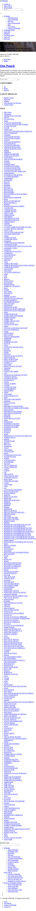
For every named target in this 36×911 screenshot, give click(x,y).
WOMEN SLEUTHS (10, 822)
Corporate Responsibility (15, 858)
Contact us (7, 4)
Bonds (6, 199)
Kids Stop (7, 39)
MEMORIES (8, 509)
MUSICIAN (8, 559)
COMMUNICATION (10, 239)
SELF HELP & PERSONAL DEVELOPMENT (19, 693)
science (6, 683)
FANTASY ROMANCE (11, 330)
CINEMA (7, 223)
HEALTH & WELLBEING (12, 399)
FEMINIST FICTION (10, 342)
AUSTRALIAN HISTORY (12, 169)
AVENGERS (8, 180)
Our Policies (11, 26)
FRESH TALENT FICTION (13, 366)
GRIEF (6, 392)
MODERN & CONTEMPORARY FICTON (17, 530)
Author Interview (9, 173)
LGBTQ (6, 469)
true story (7, 803)
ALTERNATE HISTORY (12, 145)
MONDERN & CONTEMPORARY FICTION (18, 542)
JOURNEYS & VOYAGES (12, 455)
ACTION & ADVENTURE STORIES (16, 124)
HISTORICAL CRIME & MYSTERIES (16, 408)
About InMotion (13, 888)
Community (7, 241)
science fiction (8, 684)
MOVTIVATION (9, 554)
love (5, 488)
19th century (7, 114)
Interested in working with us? (17, 881)
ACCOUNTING (9, 119)
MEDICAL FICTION (10, 497)
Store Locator (8, 7)
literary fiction (8, 479)
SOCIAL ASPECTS (10, 719)
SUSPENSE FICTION (11, 759)
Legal (5, 901)
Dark (5, 276)
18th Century (8, 112)
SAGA (6, 676)
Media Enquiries (13, 870)
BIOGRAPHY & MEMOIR (12, 197)
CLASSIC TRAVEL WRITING (14, 229)
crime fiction (7, 270)
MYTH (6, 570)
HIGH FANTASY (9, 403)
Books (6, 61)
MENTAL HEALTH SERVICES (14, 512)
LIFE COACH (8, 474)
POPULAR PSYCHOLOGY (13, 630)
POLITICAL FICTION (11, 620)
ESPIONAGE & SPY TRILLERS (14, 310)
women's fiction (8, 827)
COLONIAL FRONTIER (12, 234)
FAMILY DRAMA (10, 317)
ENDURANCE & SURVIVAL (13, 298)
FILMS (6, 352)
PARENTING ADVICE (11, 590)
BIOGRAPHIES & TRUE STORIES (15, 194)
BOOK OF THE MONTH (12, 201)
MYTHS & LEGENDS (11, 571)
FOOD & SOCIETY (10, 361)
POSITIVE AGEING (10, 634)
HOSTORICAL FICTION (12, 418)
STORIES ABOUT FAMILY (13, 754)
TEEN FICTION (9, 770)
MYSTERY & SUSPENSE (12, 564)
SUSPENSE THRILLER (11, 761)
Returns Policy (12, 867)
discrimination (8, 283)
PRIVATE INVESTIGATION (13, 643)
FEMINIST (7, 340)
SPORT (6, 742)
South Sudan (8, 730)
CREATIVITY (8, 256)
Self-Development (9, 697)
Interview (7, 443)
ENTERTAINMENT (10, 300)
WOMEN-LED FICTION (12, 824)
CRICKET (7, 260)
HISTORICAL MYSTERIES (13, 411)
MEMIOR (7, 502)
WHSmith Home (13, 18)
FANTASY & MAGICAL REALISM (15, 328)
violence (6, 806)
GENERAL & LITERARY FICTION (15, 375)
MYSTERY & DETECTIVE (13, 563)
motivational (7, 550)
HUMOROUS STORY (11, 427)
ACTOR (6, 128)
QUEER (6, 651)
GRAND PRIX (8, 390)
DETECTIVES (8, 281)
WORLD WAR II (9, 831)
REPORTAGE (8, 665)
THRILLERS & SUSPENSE (13, 780)
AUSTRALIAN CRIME (11, 166)
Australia (6, 161)
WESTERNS (8, 813)
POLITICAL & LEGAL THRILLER (15, 617)
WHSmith (7, 16)
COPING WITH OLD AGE (12, 251)
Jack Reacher (8, 446)
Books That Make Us (10, 203)
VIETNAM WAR (9, 804)
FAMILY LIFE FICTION (12, 321)
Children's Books (9, 215)
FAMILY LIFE (8, 319)
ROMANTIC (8, 672)
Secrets (6, 688)
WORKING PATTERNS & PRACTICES (17, 829)
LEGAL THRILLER (10, 465)
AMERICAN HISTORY (11, 154)
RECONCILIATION (10, 653)
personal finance (9, 599)
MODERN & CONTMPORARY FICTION (17, 535)
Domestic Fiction (9, 284)
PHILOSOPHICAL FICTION (13, 603)
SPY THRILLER (9, 751)
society (6, 726)
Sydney (6, 764)
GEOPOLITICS (9, 380)
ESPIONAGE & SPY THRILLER (14, 309)
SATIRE (6, 679)
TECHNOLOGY (9, 766)
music (5, 557)
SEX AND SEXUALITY (12, 709)
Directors (10, 21)
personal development (10, 594)
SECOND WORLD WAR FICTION (15, 686)
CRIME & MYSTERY (11, 263)
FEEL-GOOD (8, 335)
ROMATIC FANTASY (11, 674)
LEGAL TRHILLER (10, 467)
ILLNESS (7, 432)
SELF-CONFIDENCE (11, 695)
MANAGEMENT (9, 493)
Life (5, 472)
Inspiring (6, 439)
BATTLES (7, 187)
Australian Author (9, 164)
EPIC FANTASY (9, 303)
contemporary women (10, 248)
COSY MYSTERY (10, 255)
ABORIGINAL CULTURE (12, 116)
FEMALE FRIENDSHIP (11, 336)
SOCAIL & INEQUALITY (12, 717)
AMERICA (7, 152)
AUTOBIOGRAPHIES (11, 176)
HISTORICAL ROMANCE (12, 413)
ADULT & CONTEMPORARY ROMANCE (18, 131)
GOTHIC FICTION (10, 387)
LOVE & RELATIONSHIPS (13, 490)
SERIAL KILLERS (10, 707)
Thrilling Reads (8, 782)
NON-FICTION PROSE (11, 584)
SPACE (6, 731)
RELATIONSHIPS (10, 658)
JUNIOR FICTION (10, 457)
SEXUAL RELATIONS (11, 711)
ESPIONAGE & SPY (10, 307)
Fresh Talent (7, 364)
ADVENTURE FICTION (12, 136)
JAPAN (6, 448)
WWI (5, 834)
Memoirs (6, 507)
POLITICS (7, 624)
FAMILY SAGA (9, 323)
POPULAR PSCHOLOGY (12, 629)
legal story (7, 463)
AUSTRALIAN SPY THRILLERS (15, 171)
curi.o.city (7, 37)
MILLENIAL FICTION (11, 519)
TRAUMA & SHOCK (11, 794)
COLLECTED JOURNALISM (13, 232)
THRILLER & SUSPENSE (12, 777)
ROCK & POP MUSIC (11, 667)
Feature (6, 331)
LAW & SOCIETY (10, 460)
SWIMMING (8, 763)
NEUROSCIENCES (10, 573)
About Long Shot (13, 886)
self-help (6, 700)
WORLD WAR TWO (10, 832)
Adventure (7, 135)
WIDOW (7, 817)
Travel (6, 796)
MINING (7, 523)
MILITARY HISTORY (11, 517)
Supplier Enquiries (13, 869)
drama (6, 288)
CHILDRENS (8, 216)
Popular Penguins (9, 627)
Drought (6, 290)
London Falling (8, 105)
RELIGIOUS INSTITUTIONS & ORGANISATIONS (14, 661)
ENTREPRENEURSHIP (11, 302)
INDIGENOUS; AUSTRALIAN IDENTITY (18, 436)
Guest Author (8, 394)
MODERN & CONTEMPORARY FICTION (18, 528)
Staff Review (8, 752)
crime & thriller (8, 269)
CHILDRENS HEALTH (11, 220)
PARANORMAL (9, 587)
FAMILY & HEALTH (11, 314)
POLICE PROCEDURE (11, 610)
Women (6, 820)
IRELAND (7, 444)
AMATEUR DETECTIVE (12, 147)
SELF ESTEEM (9, 690)
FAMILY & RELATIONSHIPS (13, 316)
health (5, 397)
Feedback (11, 864)
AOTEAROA (8, 157)
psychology (7, 650)
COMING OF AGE (10, 237)
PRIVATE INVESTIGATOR (13, 644)
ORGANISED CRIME (11, 585)
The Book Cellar (9, 35)
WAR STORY (8, 811)
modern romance (9, 540)
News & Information (14, 23)
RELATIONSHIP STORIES (13, 657)
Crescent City (8, 258)
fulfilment (7, 370)
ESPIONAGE (8, 305)
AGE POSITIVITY (10, 143)
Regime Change (9, 98)
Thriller (6, 775)
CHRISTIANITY (9, 222)
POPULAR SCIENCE (11, 632)
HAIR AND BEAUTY (11, 396)
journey (6, 453)
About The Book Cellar (15, 890)
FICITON (7, 343)
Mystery (6, 561)
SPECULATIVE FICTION (12, 737)
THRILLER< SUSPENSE (12, 778)
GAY (5, 373)
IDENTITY (7, 430)
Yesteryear (7, 99)
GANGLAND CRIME (11, 371)
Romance (7, 671)
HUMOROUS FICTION (11, 423)
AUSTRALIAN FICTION (12, 168)
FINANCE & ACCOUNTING (13, 356)
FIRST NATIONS (9, 357)
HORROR (7, 417)
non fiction (7, 580)
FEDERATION (9, 333)
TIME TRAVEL (9, 785)
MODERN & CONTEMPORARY (15, 526)
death (5, 277)
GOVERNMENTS (10, 389)
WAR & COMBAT (10, 810)
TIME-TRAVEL (9, 787)
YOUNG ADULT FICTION (13, 838)
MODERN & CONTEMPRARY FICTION (17, 533)
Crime (6, 262)
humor (6, 420)
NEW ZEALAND (9, 577)
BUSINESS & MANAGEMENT (14, 206)
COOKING (7, 250)
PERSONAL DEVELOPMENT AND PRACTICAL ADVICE (16, 596)
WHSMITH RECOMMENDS (13, 815)
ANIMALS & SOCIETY (11, 156)
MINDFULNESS (9, 521)
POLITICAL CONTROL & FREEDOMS (17, 618)
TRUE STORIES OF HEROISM (14, 801)
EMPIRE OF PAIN (10, 296)
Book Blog (7, 59)
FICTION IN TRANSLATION (13, 347)
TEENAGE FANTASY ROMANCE (15, 773)
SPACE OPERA (9, 733)
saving (6, 681)
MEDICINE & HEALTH (12, 500)
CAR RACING (9, 208)
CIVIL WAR (8, 225)
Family (6, 312)
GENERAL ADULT (10, 377)
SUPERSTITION (9, 756)
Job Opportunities (13, 860)
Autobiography (8, 178)
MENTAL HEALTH (10, 510)
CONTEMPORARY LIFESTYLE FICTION (18, 246)
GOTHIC (7, 385)
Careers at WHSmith (14, 28)
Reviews (6, 90)
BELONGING (8, 189)
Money (6, 544)
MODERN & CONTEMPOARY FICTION (17, 524)
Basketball (7, 185)
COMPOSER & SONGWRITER (14, 243)
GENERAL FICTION (11, 378)
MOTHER (7, 547)
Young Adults (8, 839)
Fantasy (6, 326)
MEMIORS (7, 504)
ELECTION (8, 291)
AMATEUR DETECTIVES (12, 149)
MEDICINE (7, 498)
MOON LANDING (10, 545)
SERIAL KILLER (9, 705)
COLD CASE (8, 230)
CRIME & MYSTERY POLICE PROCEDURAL (19, 265)
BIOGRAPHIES (9, 192)
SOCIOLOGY (8, 728)
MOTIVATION (8, 549)
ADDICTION (8, 129)
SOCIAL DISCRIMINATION (13, 721)
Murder (6, 556)
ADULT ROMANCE (10, 133)
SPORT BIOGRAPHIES (11, 744)
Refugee (6, 655)
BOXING (7, 204)
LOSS (6, 486)
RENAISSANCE (9, 664)
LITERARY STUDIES (11, 481)
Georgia (6, 382)
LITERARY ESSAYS (11, 477)
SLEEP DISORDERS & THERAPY (15, 714)
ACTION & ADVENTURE (12, 123)
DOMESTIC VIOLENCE (12, 286)
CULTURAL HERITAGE (12, 272)
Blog (9, 25)
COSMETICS (8, 253)
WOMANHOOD (9, 818)
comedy (6, 236)
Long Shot (7, 32)
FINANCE (7, 354)
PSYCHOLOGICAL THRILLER (14, 648)
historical (6, 404)
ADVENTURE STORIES (12, 138)
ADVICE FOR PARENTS (12, 142)
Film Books (7, 350)
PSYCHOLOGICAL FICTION (13, 646)
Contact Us (7, 907)
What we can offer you (15, 879)
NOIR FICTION (9, 578)
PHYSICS (7, 606)
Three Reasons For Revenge (12, 103)
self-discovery (8, 698)
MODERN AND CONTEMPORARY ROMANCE (20, 538)
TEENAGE (7, 771)
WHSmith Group (13, 851)
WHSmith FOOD (9, 30)
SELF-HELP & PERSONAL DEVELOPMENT (19, 702)
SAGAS (6, 677)
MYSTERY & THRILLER (12, 566)
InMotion (7, 33)
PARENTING (8, 589)
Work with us (8, 6)
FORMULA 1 (8, 363)
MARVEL (7, 495)
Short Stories (8, 712)
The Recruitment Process (15, 877)
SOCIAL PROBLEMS (11, 724)
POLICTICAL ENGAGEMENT (14, 613)
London (6, 483)
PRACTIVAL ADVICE (11, 641)
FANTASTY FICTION (11, 324)
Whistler (6, 101)
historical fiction (9, 410)
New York (7, 575)
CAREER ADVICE (10, 209)
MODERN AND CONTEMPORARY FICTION (19, 537)
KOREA (6, 458)
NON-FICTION (9, 582)
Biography (7, 196)
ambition (6, 150)
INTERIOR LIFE (9, 441)
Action (6, 121)
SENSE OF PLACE (10, 704)
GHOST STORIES (10, 383)
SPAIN (6, 735)
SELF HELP (8, 691)
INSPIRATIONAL (10, 437)
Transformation (8, 791)
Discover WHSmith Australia (13, 883)
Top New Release (9, 789)
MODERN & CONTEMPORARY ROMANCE (19, 531)
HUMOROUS (8, 422)
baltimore (7, 183)
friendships (7, 368)
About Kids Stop (13, 891)
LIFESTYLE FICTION (11, 476)
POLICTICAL (8, 611)
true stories (7, 799)
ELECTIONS (8, 293)
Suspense (7, 757)
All (5, 87)
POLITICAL (8, 615)
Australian (7, 163)
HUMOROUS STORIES (12, 425)
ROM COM (7, 669)
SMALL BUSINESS (10, 716)
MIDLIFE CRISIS (9, 514)
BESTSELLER (8, 190)
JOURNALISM (9, 451)
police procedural (9, 608)
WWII (6, 836)
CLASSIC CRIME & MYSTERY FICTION (17, 227)
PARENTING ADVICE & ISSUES (15, 592)
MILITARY (7, 516)
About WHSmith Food (15, 884)
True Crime (7, 798)
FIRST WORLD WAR (11, 359)
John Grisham (8, 450)
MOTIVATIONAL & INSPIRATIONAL (16, 552)
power (6, 636)
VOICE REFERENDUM (12, 808)
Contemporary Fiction (10, 244)
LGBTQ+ (7, 470)
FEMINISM (7, 338)
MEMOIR (7, 505)
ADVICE (7, 140)
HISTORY (7, 415)
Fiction (6, 345)
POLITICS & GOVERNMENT (14, 625)
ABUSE (6, 117)
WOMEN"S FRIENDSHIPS (13, 825)
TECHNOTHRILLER (11, 768)
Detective (7, 279)
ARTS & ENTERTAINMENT (13, 159)
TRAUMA (7, 792)
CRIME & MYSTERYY (11, 267)
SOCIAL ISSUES (9, 723)
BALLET (7, 182)
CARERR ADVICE (10, 211)
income (6, 434)
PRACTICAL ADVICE (11, 639)
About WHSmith (13, 19)
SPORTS (7, 745)
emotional (7, 295)
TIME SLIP (7, 784)
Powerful (6, 637)
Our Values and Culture (15, 876)
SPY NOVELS (8, 749)
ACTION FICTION (10, 126)
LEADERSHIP (8, 462)
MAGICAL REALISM (11, 491)
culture (6, 274)
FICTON (7, 349)
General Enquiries (13, 862)
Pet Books (7, 601)
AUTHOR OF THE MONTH (13, 175)
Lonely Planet (8, 484)
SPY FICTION (8, 747)
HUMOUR (7, 429)
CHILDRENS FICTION (11, 218)
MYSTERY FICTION (11, 568)
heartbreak (7, 401)
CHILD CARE (8, 213)
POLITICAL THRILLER (12, 622)
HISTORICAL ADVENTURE (13, 406)
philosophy (7, 604)
